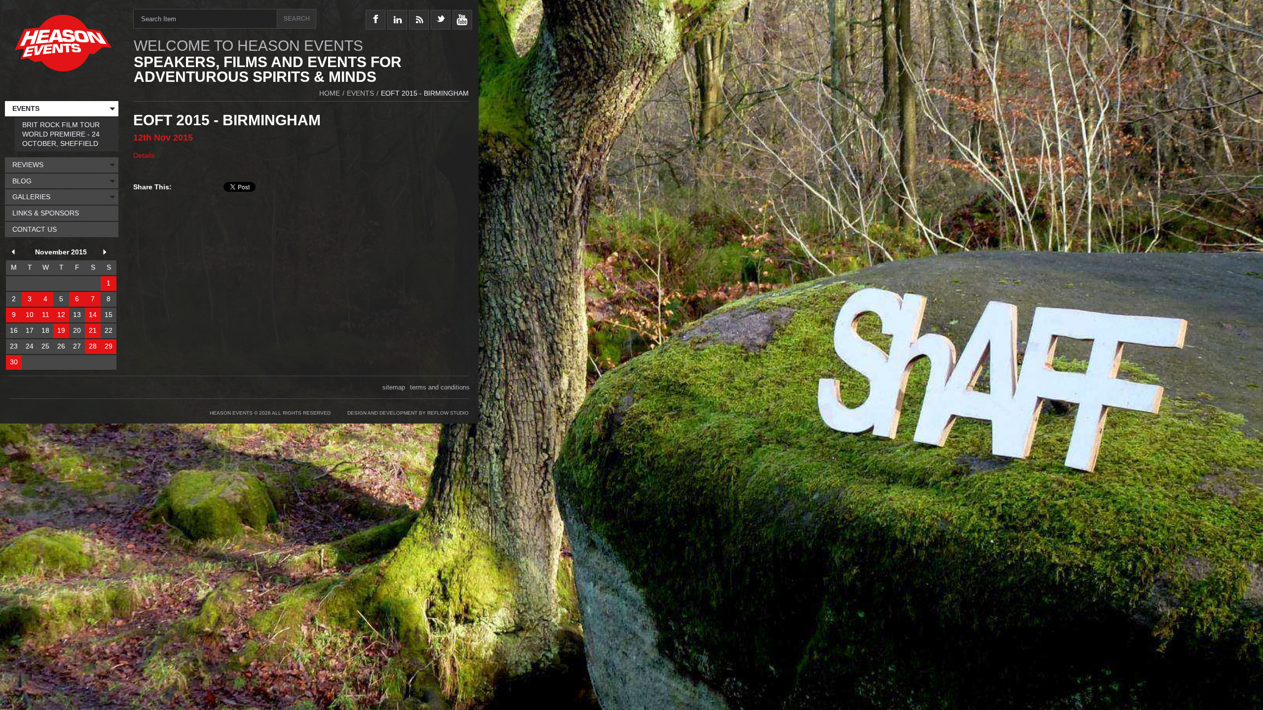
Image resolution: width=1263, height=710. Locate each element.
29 (108, 346)
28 (93, 346)
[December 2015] (106, 253)
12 (61, 315)
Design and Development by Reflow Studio (408, 413)
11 (45, 315)
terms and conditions (440, 387)
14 (93, 315)
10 (30, 315)
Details (143, 155)
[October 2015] (15, 253)
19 (61, 330)
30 (14, 362)
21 (93, 330)
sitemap (393, 387)
